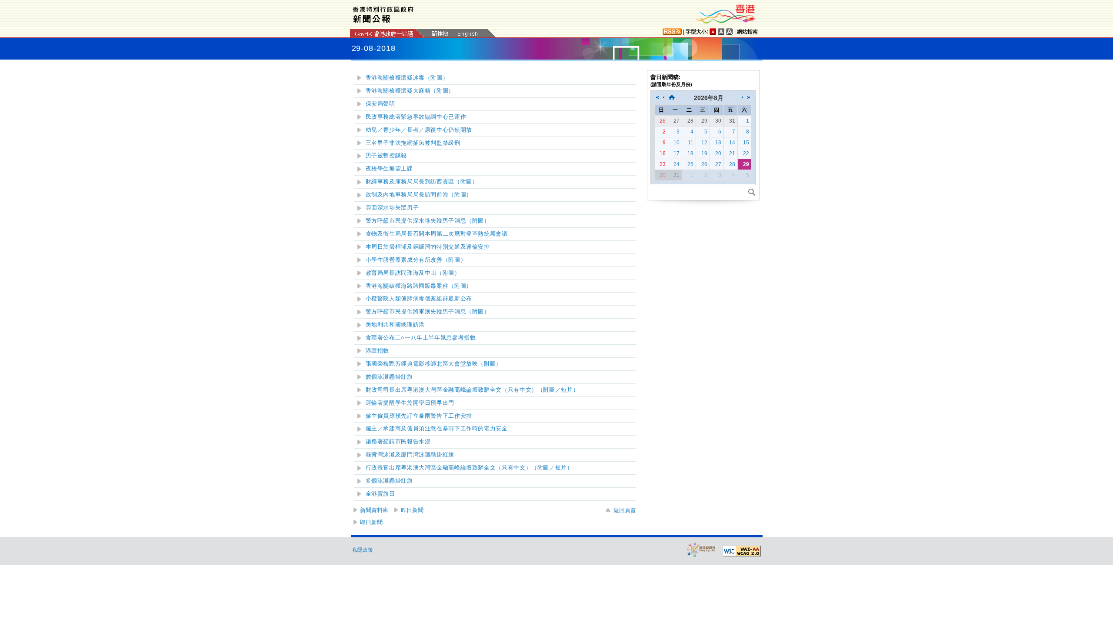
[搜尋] (751, 192)
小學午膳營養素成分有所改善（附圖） (416, 260)
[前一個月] (663, 98)
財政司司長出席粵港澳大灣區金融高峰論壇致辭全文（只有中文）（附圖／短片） (472, 390)
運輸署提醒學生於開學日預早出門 (410, 403)
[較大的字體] (721, 31)
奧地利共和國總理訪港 (395, 325)
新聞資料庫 (374, 510)
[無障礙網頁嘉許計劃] (701, 549)
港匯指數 (378, 351)
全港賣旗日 (380, 494)
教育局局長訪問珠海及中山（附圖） (413, 273)
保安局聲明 (380, 104)
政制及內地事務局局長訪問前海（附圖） (419, 195)
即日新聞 (371, 522)
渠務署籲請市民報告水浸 (398, 442)
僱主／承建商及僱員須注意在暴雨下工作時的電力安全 (437, 429)
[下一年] (749, 98)
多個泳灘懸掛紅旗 (389, 481)
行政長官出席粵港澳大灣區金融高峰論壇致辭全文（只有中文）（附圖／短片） (469, 468)
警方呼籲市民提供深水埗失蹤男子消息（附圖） (428, 221)
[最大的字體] (729, 31)
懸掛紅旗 (410, 455)
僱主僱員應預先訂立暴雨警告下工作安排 (419, 416)
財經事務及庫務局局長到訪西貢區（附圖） (422, 182)
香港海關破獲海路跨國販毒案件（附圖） (419, 286)
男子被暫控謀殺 (386, 156)
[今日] (672, 98)
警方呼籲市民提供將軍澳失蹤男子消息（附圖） (428, 312)
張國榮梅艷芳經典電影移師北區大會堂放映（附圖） (434, 364)
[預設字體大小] (713, 31)
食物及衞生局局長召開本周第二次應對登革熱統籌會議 (437, 234)
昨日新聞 (412, 510)
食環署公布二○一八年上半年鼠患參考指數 (421, 338)
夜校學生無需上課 (389, 169)
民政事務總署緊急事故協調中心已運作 (416, 117)
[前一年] (657, 98)
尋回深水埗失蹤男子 (392, 208)
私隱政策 (362, 550)
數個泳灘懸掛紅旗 (389, 377)
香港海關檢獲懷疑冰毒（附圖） (407, 78)
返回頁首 (624, 510)
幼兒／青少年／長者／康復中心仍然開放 (419, 130)
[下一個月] (743, 98)
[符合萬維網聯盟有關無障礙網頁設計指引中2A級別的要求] (742, 551)
